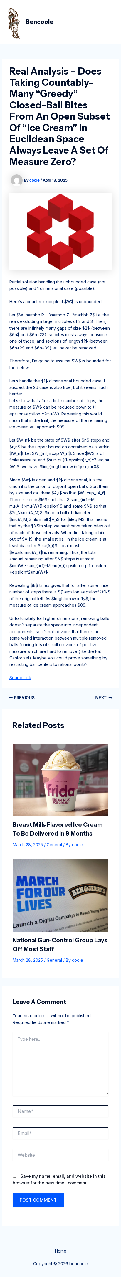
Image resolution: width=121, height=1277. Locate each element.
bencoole (39, 21)
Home (60, 1250)
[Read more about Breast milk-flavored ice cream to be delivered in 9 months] (61, 779)
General (54, 844)
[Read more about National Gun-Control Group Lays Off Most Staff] (61, 895)
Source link (20, 677)
